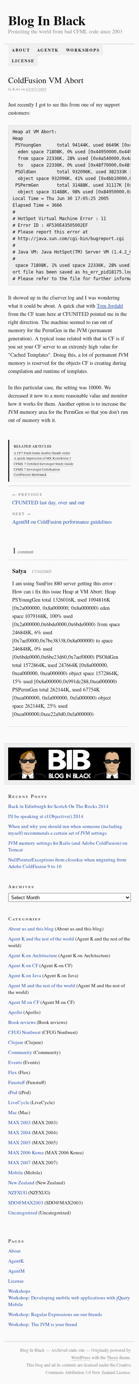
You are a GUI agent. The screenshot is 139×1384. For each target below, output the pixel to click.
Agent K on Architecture (32, 955)
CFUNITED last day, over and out (48, 502)
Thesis (112, 1357)
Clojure (15, 1042)
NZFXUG (17, 1192)
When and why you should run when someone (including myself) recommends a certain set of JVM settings (65, 829)
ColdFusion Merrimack (30, 474)
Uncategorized (22, 1212)
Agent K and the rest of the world (41, 938)
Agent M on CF (23, 1002)
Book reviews (22, 1022)
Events (15, 1062)
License (23, 61)
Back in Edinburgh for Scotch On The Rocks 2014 (58, 806)
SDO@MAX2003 (25, 1202)
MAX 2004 (19, 1132)
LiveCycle (18, 1102)
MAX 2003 (19, 1122)
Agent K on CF (23, 965)
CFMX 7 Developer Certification (37, 469)
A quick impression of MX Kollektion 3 (42, 458)
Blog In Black (47, 20)
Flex (12, 1072)
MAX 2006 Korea (26, 1152)
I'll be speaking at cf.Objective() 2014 (45, 816)
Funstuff (16, 1082)
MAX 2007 (19, 1162)
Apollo (15, 1012)
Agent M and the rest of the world (41, 985)
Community (20, 1052)
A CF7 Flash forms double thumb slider (42, 453)
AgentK (48, 50)
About (21, 50)
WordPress (80, 1357)
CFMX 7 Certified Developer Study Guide (43, 464)
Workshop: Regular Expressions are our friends (55, 1314)
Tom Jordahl (110, 305)
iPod (12, 1092)
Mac (12, 1112)
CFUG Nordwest (24, 1032)
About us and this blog (31, 928)
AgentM (16, 1270)
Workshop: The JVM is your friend (42, 1324)
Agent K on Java (24, 975)
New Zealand (21, 1182)
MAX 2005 (19, 1142)
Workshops (83, 50)
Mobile (15, 1172)
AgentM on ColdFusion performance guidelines (62, 521)
